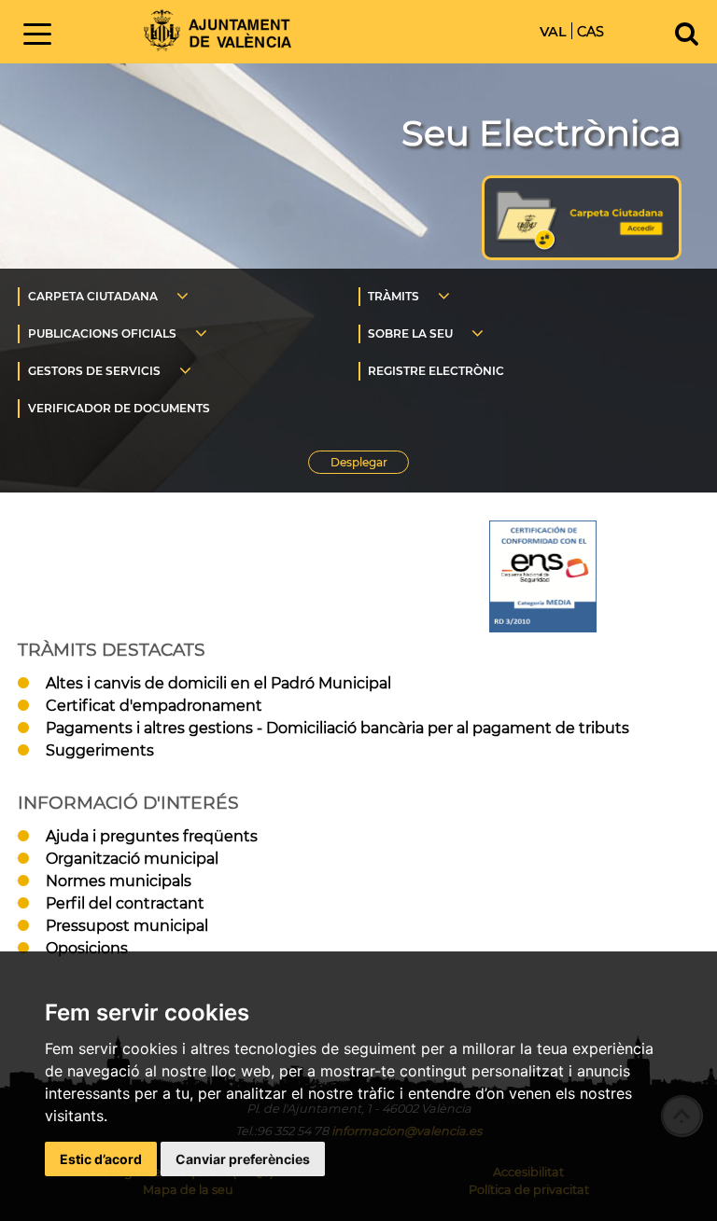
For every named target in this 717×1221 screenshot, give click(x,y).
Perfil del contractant (125, 903)
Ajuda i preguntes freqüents (152, 836)
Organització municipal (132, 858)
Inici (217, 30)
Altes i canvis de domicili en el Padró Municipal (218, 683)
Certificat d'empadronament (154, 706)
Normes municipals (118, 881)
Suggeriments (100, 750)
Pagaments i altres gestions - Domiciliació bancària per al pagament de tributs (337, 728)
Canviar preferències (243, 1159)
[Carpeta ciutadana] (582, 255)
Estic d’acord (101, 1159)
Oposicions (87, 948)
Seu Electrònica (541, 133)
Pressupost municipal (127, 926)
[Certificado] (543, 576)
